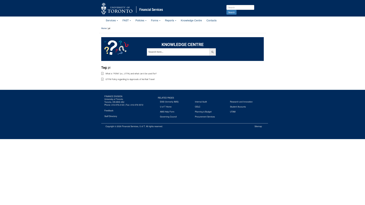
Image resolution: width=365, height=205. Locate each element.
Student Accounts (238, 106)
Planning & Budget (203, 111)
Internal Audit (201, 101)
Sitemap (258, 126)
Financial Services (130, 126)
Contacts (211, 20)
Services (111, 20)
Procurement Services (205, 116)
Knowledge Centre (191, 20)
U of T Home (166, 106)
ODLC (197, 106)
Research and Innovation (241, 101)
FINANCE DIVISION (113, 96)
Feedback (108, 110)
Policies (140, 20)
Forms (155, 20)
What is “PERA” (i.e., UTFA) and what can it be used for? (131, 73)
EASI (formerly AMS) (169, 101)
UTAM (233, 111)
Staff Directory (110, 116)
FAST (125, 20)
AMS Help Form (167, 111)
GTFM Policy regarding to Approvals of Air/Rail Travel (130, 79)
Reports (170, 20)
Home (104, 28)
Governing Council (168, 116)
